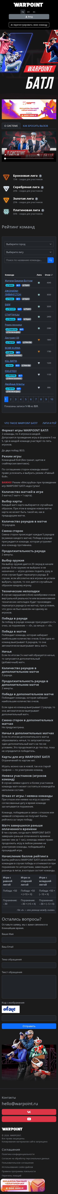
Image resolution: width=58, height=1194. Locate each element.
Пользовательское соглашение (18, 1162)
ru (23, 11)
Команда (9, 275)
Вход (30, 16)
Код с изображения (13, 1002)
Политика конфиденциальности (18, 1154)
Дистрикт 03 (12, 337)
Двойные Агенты (14, 384)
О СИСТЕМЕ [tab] (11, 125)
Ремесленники (13, 324)
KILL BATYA (11, 361)
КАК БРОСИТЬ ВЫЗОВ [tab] (35, 125)
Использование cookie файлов (17, 1167)
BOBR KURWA (12, 348)
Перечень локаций (11, 1175)
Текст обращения (12, 972)
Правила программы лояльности (19, 1171)
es (34, 11)
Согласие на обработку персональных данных (25, 1158)
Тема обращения (12, 959)
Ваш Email (7, 946)
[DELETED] (11, 371)
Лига (39, 275)
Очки (47, 275)
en (28, 11)
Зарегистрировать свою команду (30, 24)
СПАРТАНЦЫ (12, 314)
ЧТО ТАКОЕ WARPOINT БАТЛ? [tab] (20, 423)
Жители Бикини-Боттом (18, 280)
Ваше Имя (8, 934)
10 (51, 399)
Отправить (29, 1026)
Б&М (7, 304)
